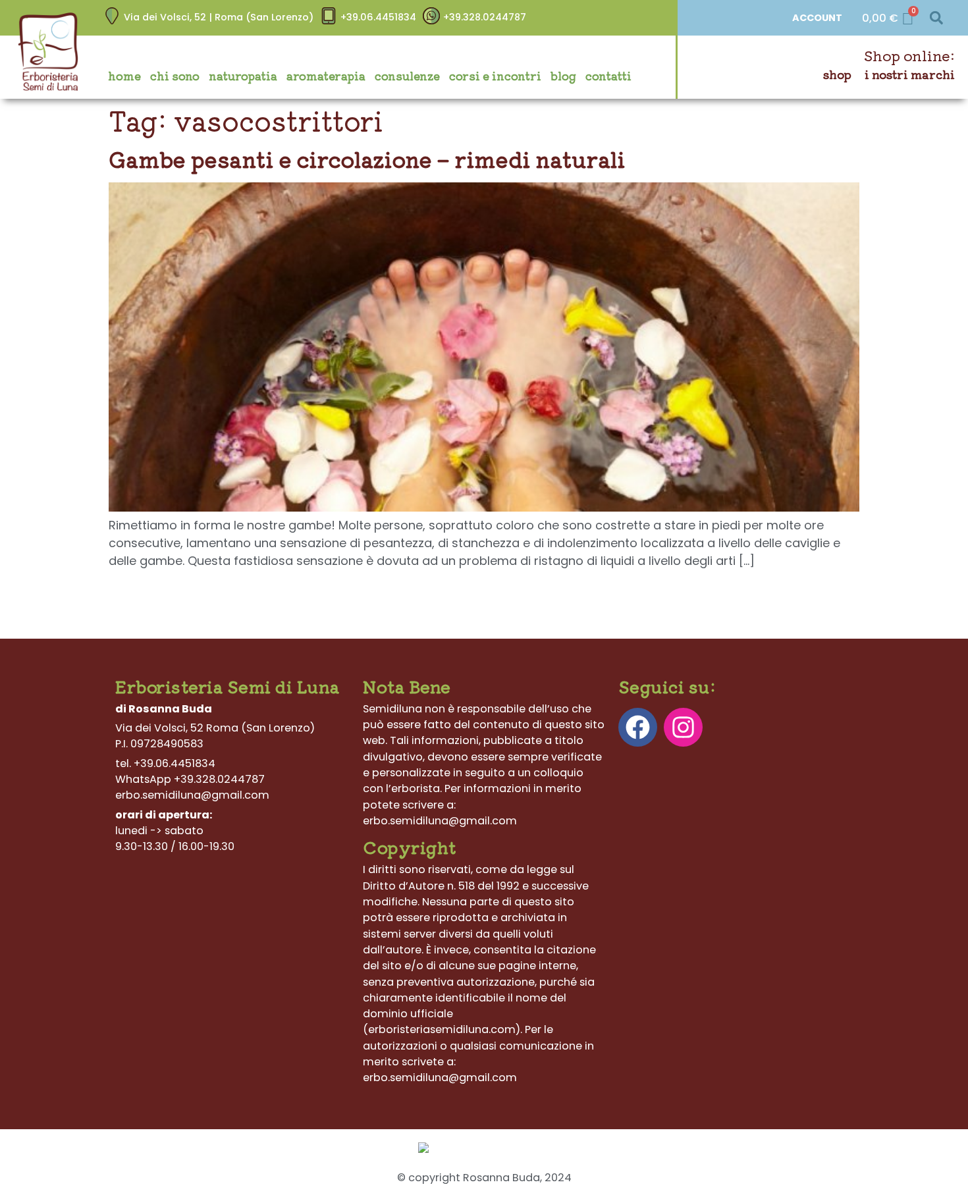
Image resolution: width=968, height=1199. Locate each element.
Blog (563, 76)
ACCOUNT (817, 17)
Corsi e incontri (495, 76)
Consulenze (407, 76)
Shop (837, 74)
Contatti (608, 76)
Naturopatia (243, 76)
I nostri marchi (910, 74)
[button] (936, 18)
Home (124, 76)
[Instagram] (683, 727)
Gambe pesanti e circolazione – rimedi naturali (367, 159)
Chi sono (175, 76)
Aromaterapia (325, 76)
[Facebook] (637, 727)
